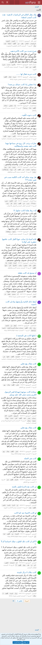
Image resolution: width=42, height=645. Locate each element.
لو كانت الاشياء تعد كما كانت (25, 513)
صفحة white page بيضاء (11, 330)
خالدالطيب (33, 325)
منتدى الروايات (12, 234)
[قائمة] (39, 2)
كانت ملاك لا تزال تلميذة (26, 572)
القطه (34, 294)
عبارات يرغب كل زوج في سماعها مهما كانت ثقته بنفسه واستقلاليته (20, 144)
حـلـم (34, 357)
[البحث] (2, 2)
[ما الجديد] (7, 2)
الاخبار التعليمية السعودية (13, 46)
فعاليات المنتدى (31, 568)
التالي (20, 601)
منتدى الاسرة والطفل (13, 172)
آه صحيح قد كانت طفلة (27, 273)
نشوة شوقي (32, 77)
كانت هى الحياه (30, 458)
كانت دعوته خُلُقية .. (28, 115)
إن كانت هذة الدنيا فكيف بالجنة (24, 486)
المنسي (34, 385)
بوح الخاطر (22, 387)
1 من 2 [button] (27, 601)
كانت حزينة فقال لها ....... (26, 74)
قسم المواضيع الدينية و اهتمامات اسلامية (13, 139)
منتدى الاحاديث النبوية (10, 508)
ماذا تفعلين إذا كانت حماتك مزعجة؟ (22, 84)
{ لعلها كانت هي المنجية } (26, 335)
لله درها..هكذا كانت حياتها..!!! (24, 210)
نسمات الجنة (32, 64)
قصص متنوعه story (15, 79)
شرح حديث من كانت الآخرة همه (23, 51)
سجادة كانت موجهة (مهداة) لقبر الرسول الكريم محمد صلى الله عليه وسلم (20, 393)
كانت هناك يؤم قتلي (28, 363)
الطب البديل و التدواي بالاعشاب (16, 206)
